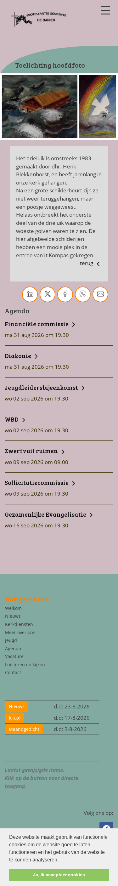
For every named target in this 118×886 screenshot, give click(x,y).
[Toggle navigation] (105, 10)
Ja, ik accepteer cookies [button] (59, 874)
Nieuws (13, 616)
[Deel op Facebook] (65, 294)
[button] (61, 860)
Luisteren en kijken (25, 664)
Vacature (14, 656)
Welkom (13, 608)
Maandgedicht (24, 729)
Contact (13, 672)
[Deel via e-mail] (100, 294)
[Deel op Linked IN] (30, 294)
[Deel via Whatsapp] (83, 294)
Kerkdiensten (19, 624)
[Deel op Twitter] (47, 294)
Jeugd (11, 640)
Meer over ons (20, 632)
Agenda (13, 648)
